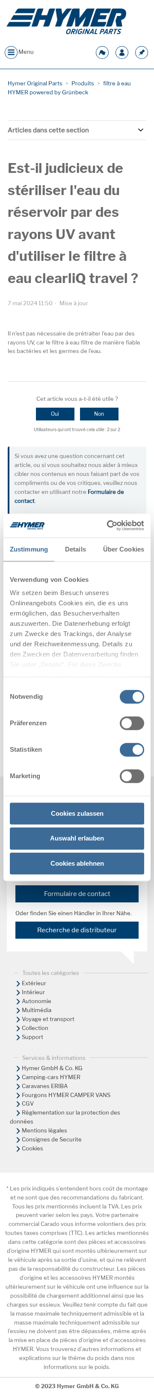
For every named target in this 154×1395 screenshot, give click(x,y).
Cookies (32, 1148)
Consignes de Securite (52, 1139)
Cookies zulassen (77, 813)
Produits (82, 83)
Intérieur (33, 992)
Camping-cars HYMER (51, 1077)
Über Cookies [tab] (123, 549)
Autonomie (36, 1001)
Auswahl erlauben (77, 838)
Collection (35, 1027)
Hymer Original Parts (35, 83)
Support (32, 1036)
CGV (28, 1103)
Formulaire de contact (77, 894)
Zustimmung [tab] (29, 549)
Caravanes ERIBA (45, 1086)
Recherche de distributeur (77, 930)
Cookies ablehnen (77, 863)
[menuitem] (77, 983)
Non (99, 414)
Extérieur (34, 983)
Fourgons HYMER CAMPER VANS (66, 1094)
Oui (55, 414)
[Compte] (122, 51)
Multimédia (36, 1010)
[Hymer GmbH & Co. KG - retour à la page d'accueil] (66, 21)
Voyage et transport (48, 1019)
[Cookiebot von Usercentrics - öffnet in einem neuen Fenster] (108, 525)
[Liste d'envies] (142, 51)
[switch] (132, 723)
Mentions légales (44, 1130)
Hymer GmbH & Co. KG (52, 1068)
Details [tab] (75, 549)
